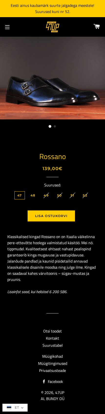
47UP (59, 392)
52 (85, 195)
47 (19, 195)
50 (59, 195)
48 (33, 195)
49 (46, 195)
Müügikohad (52, 356)
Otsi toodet (52, 331)
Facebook (55, 381)
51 (72, 195)
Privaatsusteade (52, 370)
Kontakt (52, 338)
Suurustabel (52, 345)
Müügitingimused (52, 363)
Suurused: (52, 185)
